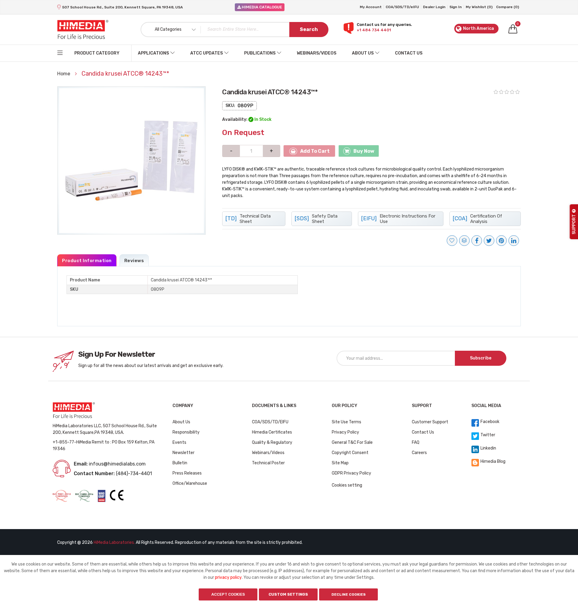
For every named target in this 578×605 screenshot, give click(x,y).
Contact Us (408, 53)
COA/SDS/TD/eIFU (402, 7)
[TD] (248, 218)
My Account (371, 7)
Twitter (487, 434)
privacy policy (228, 577)
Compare (507, 7)
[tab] (87, 260)
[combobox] (234, 29)
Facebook (489, 421)
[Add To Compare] (464, 240)
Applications (153, 53)
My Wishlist (479, 7)
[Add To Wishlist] (452, 240)
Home (64, 74)
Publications (259, 53)
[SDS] (316, 218)
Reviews (134, 260)
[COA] (477, 218)
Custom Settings (288, 594)
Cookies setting (347, 485)
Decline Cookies (348, 594)
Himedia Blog (492, 461)
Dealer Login (434, 7)
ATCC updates (206, 53)
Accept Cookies (228, 594)
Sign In (455, 7)
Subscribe (480, 358)
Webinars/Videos (316, 53)
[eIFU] (398, 218)
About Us (363, 53)
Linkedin (488, 448)
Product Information (87, 260)
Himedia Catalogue (261, 7)
